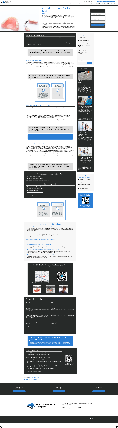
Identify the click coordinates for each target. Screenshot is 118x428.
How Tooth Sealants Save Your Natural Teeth (85, 106)
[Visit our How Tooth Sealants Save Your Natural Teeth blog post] (85, 104)
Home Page (46, 354)
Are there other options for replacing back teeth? (35, 181)
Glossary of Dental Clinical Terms (44, 352)
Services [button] (86, 3)
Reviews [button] (108, 3)
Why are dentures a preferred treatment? (34, 186)
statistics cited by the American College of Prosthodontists (40, 107)
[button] (1, 427)
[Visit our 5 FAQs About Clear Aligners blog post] (85, 79)
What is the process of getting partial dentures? (35, 178)
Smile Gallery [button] (98, 3)
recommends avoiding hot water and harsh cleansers (53, 229)
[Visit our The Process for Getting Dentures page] (63, 293)
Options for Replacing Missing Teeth (85, 43)
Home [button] (71, 3)
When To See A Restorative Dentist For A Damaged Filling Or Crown (85, 133)
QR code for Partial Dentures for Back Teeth (31, 379)
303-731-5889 (62, 343)
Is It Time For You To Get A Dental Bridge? (85, 157)
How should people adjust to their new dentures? (35, 188)
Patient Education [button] (92, 3)
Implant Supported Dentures (84, 42)
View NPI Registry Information (49, 368)
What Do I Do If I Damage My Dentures (84, 53)
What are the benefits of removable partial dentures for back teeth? (38, 180)
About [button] (74, 3)
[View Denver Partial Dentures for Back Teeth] (19, 30)
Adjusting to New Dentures (83, 37)
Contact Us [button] (113, 3)
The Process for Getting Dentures (84, 50)
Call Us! (110, 1)
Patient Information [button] (80, 3)
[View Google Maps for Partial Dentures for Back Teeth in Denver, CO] (42, 281)
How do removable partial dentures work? (34, 176)
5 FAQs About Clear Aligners (83, 81)
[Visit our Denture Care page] (50, 293)
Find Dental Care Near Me (83, 188)
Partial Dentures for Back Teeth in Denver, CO (62, 136)
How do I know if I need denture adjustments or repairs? (36, 195)
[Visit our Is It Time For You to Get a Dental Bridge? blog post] (85, 156)
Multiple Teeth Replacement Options (85, 184)
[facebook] (90, 418)
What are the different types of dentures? (34, 190)
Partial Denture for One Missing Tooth (84, 46)
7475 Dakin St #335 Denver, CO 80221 (90, 1)
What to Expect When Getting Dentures (84, 55)
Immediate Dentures (82, 182)
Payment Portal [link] (101, 1)
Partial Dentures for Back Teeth (34, 377)
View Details (34, 369)
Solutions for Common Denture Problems (84, 49)
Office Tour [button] (104, 3)
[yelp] (92, 418)
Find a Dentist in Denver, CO (84, 58)
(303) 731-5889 (68, 27)
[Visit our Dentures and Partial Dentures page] (37, 293)
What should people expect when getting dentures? (35, 193)
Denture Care (81, 38)
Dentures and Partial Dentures (84, 40)
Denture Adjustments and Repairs (84, 179)
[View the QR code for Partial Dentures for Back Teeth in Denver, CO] (62, 280)
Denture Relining (82, 181)
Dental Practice (81, 186)
